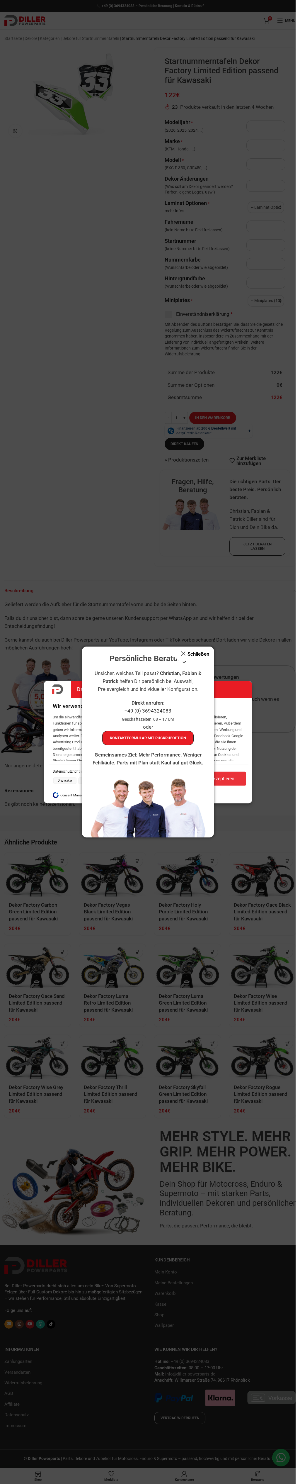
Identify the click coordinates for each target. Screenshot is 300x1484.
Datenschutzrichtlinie (70, 772)
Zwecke (65, 781)
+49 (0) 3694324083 (148, 711)
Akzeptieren (222, 778)
